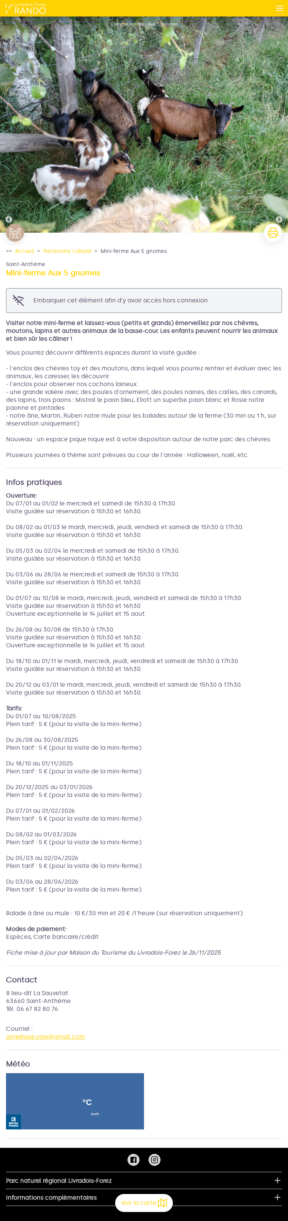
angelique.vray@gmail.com (45, 1036)
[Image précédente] (9, 125)
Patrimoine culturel (67, 251)
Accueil (24, 251)
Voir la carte (138, 1202)
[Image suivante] (279, 125)
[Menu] (279, 8)
